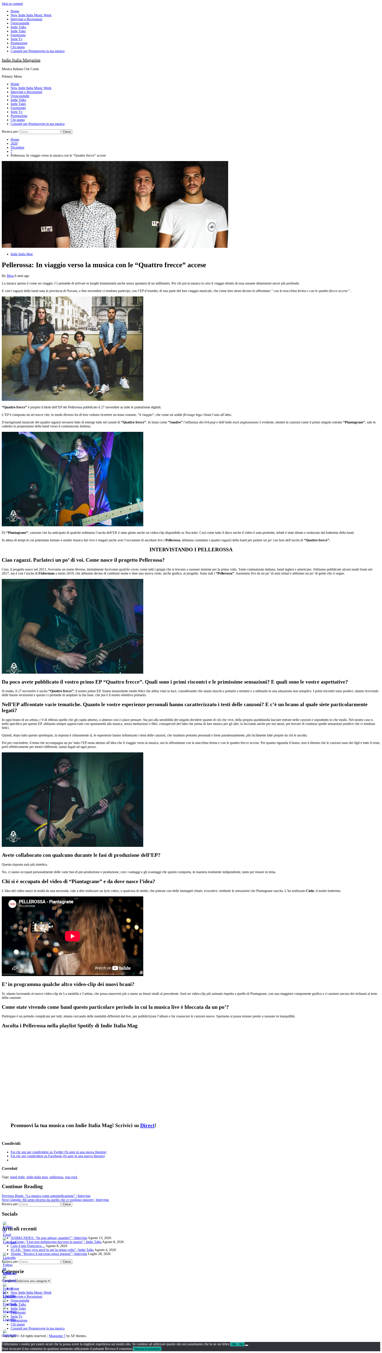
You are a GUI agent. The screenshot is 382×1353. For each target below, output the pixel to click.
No (241, 1344)
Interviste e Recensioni (26, 19)
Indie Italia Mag (22, 254)
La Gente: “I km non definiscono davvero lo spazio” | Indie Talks (56, 1242)
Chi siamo (18, 47)
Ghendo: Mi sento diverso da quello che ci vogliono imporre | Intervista (55, 1200)
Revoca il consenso (147, 1349)
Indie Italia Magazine (21, 60)
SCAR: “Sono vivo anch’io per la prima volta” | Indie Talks (52, 1250)
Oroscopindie (20, 23)
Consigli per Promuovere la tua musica (38, 51)
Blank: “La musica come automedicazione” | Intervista (46, 1196)
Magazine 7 (57, 1336)
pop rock (71, 1177)
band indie (17, 1177)
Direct (147, 1125)
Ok (234, 1344)
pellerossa (56, 1177)
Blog (11, 276)
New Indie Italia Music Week (31, 15)
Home (15, 11)
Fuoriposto (18, 35)
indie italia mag (37, 1177)
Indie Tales (18, 31)
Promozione (19, 43)
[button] (115, 204)
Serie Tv (17, 39)
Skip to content (12, 4)
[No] (246, 1345)
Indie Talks (18, 27)
